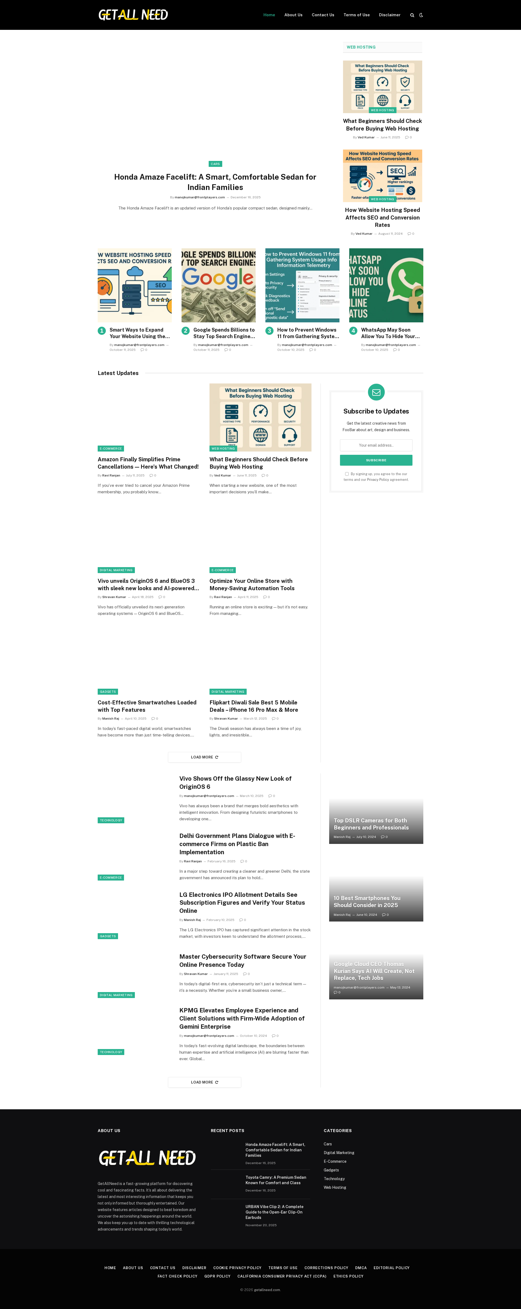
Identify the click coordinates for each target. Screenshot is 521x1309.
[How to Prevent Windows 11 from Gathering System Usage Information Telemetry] (302, 285)
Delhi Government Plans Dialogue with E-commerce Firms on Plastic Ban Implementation (237, 844)
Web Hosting (361, 47)
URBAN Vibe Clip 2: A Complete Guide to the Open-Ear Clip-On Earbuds (274, 1212)
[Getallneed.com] (133, 15)
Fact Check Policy (178, 1276)
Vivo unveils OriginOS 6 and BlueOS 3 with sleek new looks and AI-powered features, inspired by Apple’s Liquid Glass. (146, 585)
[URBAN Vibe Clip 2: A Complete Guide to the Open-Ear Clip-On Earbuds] (226, 1213)
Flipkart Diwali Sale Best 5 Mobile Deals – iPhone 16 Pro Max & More (253, 706)
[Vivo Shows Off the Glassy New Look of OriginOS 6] (135, 798)
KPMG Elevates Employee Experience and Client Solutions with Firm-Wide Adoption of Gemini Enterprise (242, 1018)
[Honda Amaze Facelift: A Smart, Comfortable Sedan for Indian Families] (215, 108)
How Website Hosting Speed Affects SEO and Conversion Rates (382, 217)
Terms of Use (357, 14)
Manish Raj (110, 718)
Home (269, 14)
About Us (293, 14)
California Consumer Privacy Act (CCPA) (282, 1276)
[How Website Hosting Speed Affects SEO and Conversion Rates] (382, 176)
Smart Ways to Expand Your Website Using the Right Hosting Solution (137, 333)
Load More (202, 757)
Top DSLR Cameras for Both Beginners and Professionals (371, 824)
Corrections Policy (326, 1268)
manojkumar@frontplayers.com (200, 197)
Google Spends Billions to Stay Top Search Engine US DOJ (224, 333)
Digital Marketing (116, 570)
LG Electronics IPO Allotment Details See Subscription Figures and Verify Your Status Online (242, 902)
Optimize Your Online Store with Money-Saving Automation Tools (252, 585)
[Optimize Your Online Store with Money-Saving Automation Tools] (260, 539)
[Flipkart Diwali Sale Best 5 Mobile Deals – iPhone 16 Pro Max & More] (260, 661)
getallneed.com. (267, 1290)
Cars (215, 164)
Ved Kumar (366, 137)
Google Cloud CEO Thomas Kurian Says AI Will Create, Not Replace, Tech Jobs (374, 971)
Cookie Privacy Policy (237, 1268)
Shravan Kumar (114, 597)
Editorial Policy (392, 1268)
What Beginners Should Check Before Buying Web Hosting (382, 125)
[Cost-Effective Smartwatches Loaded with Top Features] (149, 661)
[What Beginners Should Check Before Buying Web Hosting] (382, 87)
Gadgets (108, 691)
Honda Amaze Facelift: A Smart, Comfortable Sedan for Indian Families (215, 182)
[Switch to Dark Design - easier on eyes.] (420, 15)
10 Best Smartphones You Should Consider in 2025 (367, 901)
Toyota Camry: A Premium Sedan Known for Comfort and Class (276, 1180)
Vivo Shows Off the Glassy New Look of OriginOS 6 (235, 782)
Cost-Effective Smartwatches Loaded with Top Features (147, 706)
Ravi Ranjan (111, 475)
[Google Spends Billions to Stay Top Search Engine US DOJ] (219, 285)
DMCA (361, 1268)
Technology (111, 820)
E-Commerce (111, 448)
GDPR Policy (217, 1276)
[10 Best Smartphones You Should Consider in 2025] (376, 886)
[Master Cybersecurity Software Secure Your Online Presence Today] (135, 973)
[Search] (412, 15)
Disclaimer (390, 14)
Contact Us (323, 14)
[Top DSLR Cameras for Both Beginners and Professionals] (376, 808)
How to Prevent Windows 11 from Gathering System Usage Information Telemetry (308, 333)
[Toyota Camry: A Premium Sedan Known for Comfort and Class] (226, 1184)
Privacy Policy (378, 480)
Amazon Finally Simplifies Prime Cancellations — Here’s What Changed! (148, 463)
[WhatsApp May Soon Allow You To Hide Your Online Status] (386, 285)
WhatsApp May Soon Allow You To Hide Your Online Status (388, 333)
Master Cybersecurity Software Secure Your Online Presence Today (242, 960)
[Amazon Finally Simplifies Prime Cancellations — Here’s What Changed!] (149, 417)
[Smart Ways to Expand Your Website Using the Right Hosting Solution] (135, 285)
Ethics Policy (348, 1276)
